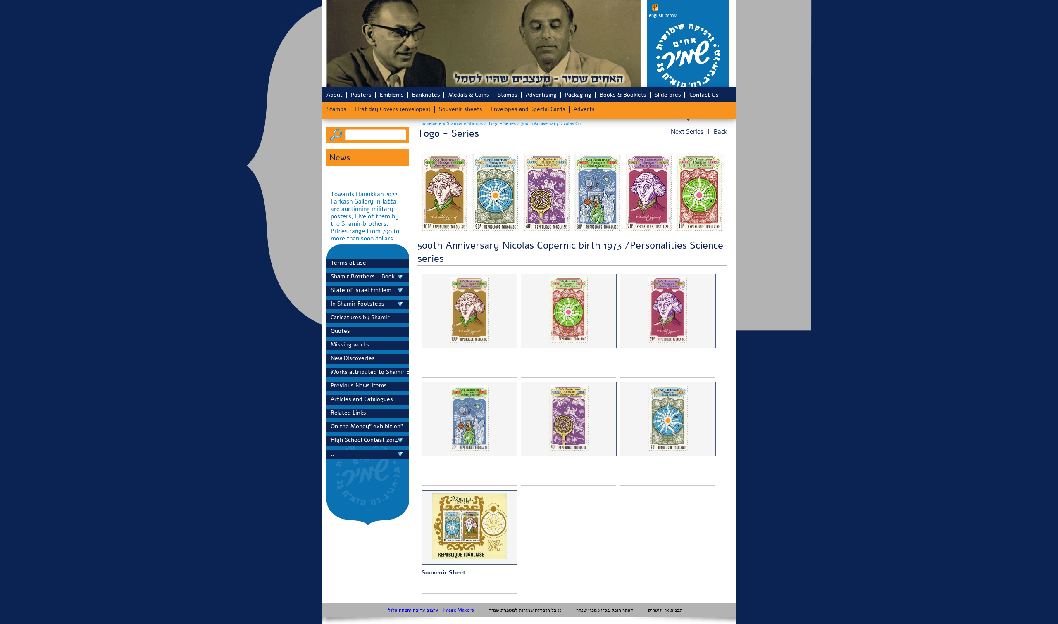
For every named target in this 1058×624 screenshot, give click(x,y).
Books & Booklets (623, 95)
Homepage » (432, 124)
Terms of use (348, 263)
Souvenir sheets (460, 109)
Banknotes (426, 95)
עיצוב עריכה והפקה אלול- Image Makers (431, 610)
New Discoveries (353, 358)
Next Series (687, 132)
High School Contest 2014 (364, 440)
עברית (671, 15)
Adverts (584, 109)
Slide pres (668, 95)
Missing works (350, 345)
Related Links (348, 413)
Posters (361, 95)
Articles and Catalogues (362, 399)
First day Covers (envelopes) (393, 109)
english (656, 15)
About (334, 95)
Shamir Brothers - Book (363, 276)
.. (332, 454)
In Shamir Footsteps (357, 304)
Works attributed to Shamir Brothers (368, 372)
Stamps (507, 95)
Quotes (340, 331)
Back (720, 132)
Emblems (392, 95)
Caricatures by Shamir (360, 317)
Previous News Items (359, 385)
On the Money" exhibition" (367, 426)
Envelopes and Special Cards (528, 109)
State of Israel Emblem (361, 290)
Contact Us (704, 95)
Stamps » (457, 124)
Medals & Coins (468, 95)
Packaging (578, 95)
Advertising (541, 95)
